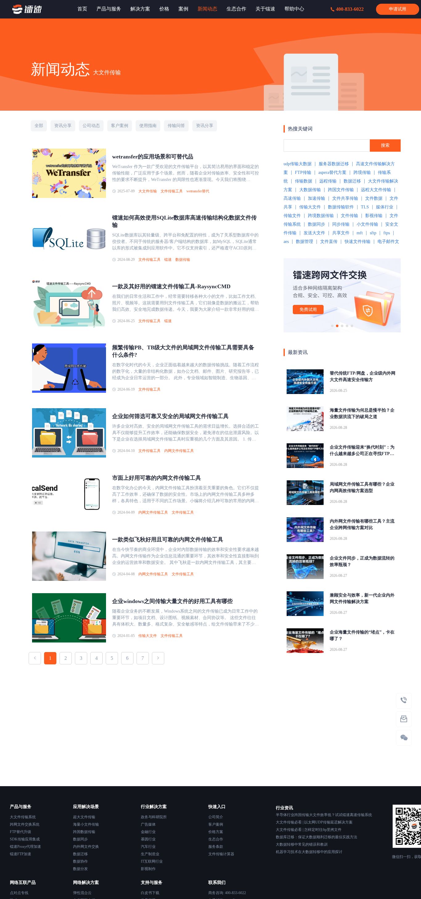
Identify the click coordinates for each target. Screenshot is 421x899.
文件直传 (328, 241)
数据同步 (316, 224)
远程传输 (328, 181)
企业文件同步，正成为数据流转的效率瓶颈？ (362, 561)
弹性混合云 (82, 893)
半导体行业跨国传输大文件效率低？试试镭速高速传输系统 (324, 815)
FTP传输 (303, 172)
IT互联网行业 (152, 861)
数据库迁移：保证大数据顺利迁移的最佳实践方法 (316, 837)
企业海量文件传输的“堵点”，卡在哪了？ (362, 635)
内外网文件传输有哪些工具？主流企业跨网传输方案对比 (362, 524)
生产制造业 (150, 854)
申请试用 (397, 9)
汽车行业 (148, 846)
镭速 (168, 259)
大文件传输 (147, 191)
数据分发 (80, 869)
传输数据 (303, 181)
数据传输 (182, 259)
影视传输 (373, 215)
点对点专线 (19, 893)
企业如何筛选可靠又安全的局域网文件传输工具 (170, 416)
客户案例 (215, 824)
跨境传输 (362, 172)
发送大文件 (314, 233)
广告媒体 (148, 824)
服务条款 (215, 846)
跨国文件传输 (341, 189)
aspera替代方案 (332, 172)
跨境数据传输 (321, 215)
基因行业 (148, 839)
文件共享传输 (345, 198)
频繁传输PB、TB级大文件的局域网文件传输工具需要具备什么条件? (183, 351)
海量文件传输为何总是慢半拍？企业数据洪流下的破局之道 (362, 413)
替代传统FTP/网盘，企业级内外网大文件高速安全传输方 (362, 376)
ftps (386, 233)
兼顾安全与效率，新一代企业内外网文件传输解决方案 (362, 598)
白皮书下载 (150, 893)
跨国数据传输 (84, 832)
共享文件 (340, 233)
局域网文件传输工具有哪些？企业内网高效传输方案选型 (362, 487)
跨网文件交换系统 (24, 824)
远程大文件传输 (376, 189)
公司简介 (215, 817)
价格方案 (215, 832)
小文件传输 (367, 224)
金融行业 (148, 832)
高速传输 (292, 198)
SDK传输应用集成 (25, 839)
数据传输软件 (341, 207)
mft (360, 233)
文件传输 (349, 215)
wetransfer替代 (197, 191)
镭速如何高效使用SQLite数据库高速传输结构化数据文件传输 (184, 221)
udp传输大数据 (298, 164)
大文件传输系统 (23, 817)
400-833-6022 (350, 9)
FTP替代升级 (20, 832)
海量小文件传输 (86, 824)
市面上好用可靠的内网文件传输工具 (156, 478)
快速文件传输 (357, 241)
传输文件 (292, 215)
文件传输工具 (172, 191)
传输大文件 (147, 636)
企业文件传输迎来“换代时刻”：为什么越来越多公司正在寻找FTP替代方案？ (362, 451)
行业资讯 (284, 808)
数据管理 (304, 241)
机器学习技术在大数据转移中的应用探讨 (309, 852)
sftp (373, 233)
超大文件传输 (84, 817)
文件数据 (373, 198)
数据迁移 (352, 181)
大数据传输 (310, 189)
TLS (365, 207)
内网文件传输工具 (179, 451)
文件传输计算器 (221, 854)
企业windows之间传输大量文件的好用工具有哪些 (172, 601)
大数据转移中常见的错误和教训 (302, 844)
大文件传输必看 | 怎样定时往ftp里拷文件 (308, 829)
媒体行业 (384, 207)
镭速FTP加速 (20, 854)
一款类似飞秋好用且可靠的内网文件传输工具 (167, 539)
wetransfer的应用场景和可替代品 (152, 157)
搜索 (385, 145)
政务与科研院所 (154, 817)
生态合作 (215, 839)
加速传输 (316, 198)
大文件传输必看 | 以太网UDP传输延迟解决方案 (314, 822)
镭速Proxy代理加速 (25, 846)
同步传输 (340, 224)
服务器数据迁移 (334, 164)
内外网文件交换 (86, 846)
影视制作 (148, 869)
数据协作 (80, 861)
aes (286, 241)
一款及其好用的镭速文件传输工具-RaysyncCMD (171, 286)
